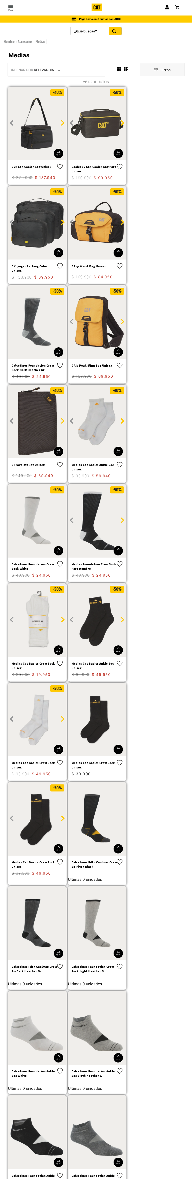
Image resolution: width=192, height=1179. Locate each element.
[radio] (119, 69)
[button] (58, 153)
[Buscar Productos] (115, 31)
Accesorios (25, 42)
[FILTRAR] (162, 69)
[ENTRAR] (167, 8)
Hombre (9, 42)
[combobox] (96, 31)
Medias (40, 42)
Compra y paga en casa (99, 18)
